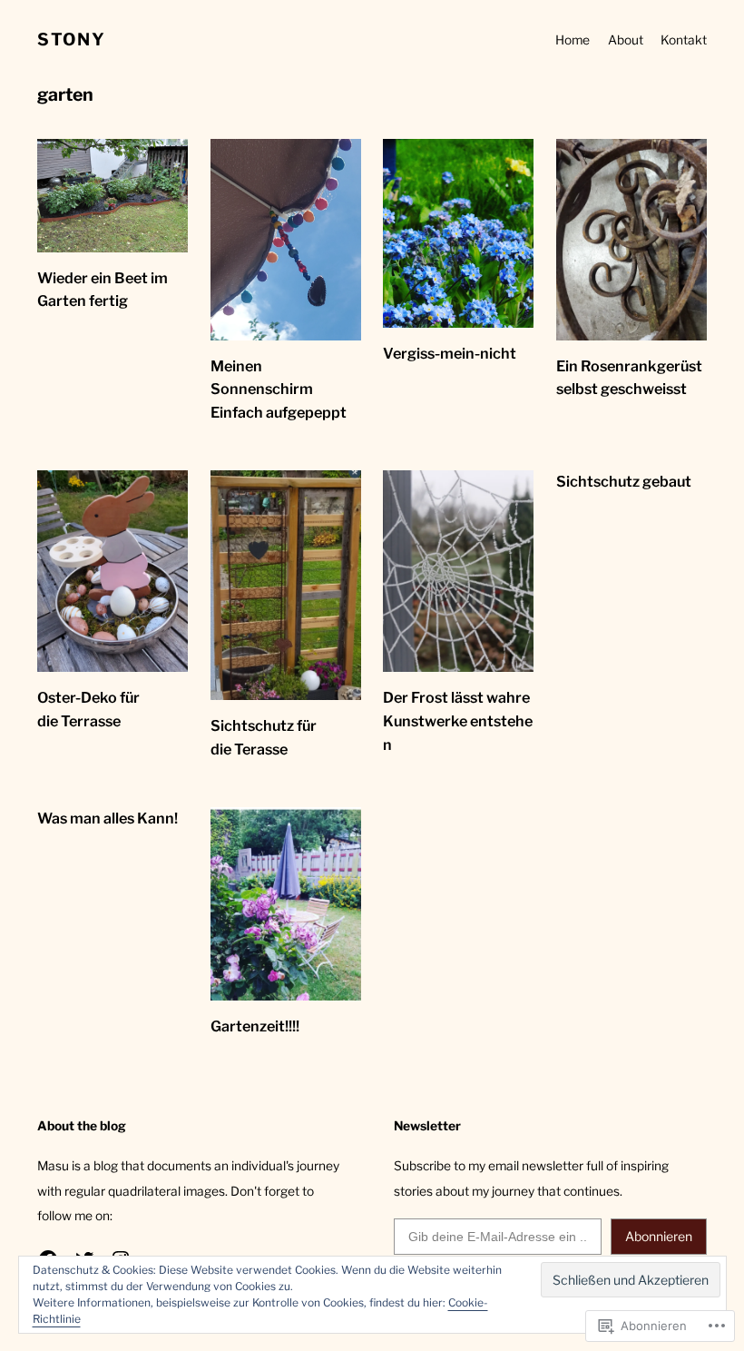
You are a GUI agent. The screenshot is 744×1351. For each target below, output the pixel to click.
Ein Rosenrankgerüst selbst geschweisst (629, 378)
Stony (71, 39)
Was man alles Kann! (107, 818)
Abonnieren (658, 1236)
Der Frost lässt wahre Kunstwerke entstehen (458, 721)
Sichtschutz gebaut (623, 481)
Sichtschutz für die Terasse (263, 737)
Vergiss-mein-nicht (449, 353)
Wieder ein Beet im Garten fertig (102, 290)
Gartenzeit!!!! (254, 1026)
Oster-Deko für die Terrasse (88, 709)
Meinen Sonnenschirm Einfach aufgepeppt (278, 389)
